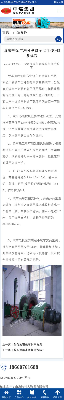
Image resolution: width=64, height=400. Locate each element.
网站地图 (58, 2)
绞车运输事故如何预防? (29, 350)
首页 (5, 32)
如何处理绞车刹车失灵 (28, 344)
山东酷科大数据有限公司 (31, 386)
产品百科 (20, 32)
